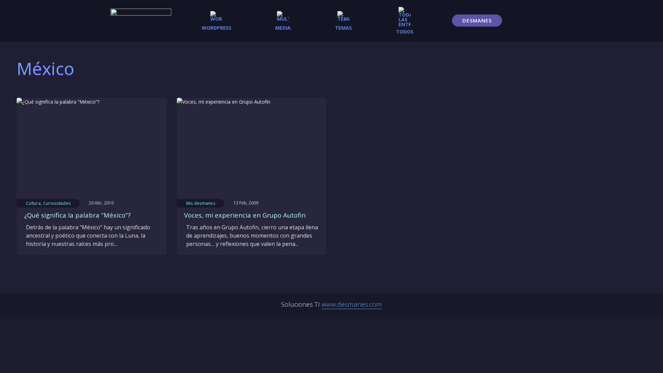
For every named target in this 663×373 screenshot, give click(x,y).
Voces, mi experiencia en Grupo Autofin (245, 215)
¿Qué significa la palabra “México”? (77, 215)
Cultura (33, 203)
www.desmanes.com (351, 304)
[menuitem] (216, 21)
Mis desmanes (200, 203)
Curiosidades (57, 203)
